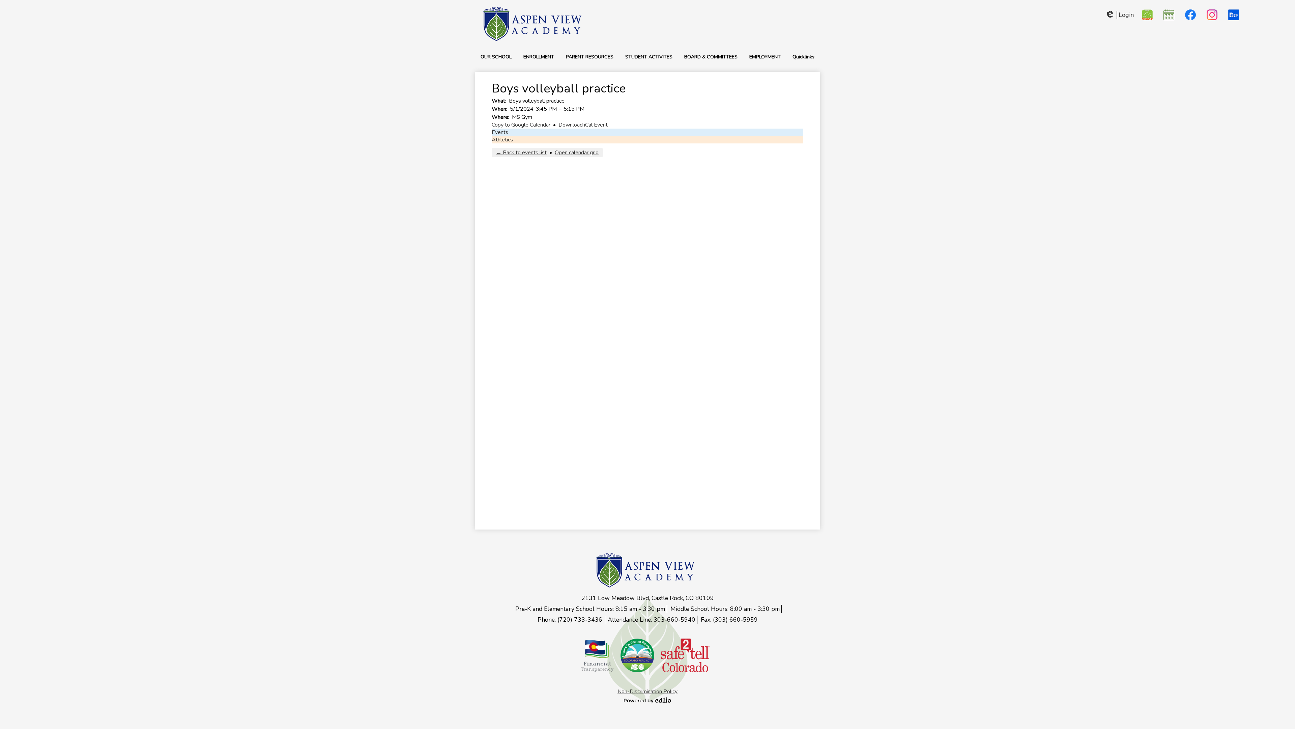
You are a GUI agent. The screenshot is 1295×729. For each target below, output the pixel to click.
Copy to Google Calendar (521, 125)
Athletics (502, 139)
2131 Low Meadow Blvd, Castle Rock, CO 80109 (647, 598)
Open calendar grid (577, 152)
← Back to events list (521, 152)
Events (500, 132)
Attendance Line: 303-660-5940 (651, 620)
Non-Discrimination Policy (647, 691)
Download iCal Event (583, 125)
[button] (496, 56)
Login (1119, 15)
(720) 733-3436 (580, 620)
